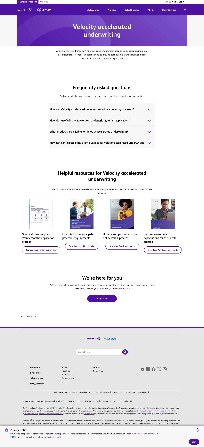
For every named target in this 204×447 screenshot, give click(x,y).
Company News (68, 378)
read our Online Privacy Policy (145, 433)
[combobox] (99, 352)
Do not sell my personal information (151, 411)
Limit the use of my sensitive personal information (44, 414)
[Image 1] (102, 337)
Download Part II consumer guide (163, 250)
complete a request (52, 437)
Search (125, 352)
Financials (66, 374)
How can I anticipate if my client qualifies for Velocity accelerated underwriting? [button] (97, 142)
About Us (66, 371)
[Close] (197, 430)
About (150, 10)
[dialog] (102, 436)
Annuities (112, 10)
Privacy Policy (130, 392)
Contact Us (98, 371)
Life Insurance (93, 10)
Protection (35, 367)
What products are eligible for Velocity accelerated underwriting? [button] (89, 131)
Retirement (35, 372)
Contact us (102, 298)
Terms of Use (117, 392)
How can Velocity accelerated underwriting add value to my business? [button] (92, 109)
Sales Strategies (132, 10)
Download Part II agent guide (122, 246)
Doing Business (169, 10)
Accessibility (142, 392)
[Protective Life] (34, 10)
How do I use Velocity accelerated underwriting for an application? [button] (90, 120)
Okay (194, 442)
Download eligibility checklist (81, 246)
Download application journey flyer (41, 250)
